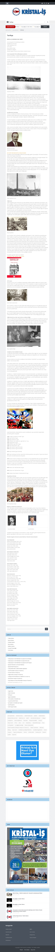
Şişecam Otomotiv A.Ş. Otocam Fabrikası (16, 664)
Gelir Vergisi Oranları (12, 706)
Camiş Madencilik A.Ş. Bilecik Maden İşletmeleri (17, 668)
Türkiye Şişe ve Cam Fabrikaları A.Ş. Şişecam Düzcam (18, 660)
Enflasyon (10, 695)
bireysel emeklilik (33, 720)
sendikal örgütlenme (37, 730)
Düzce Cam (10, 722)
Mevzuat (41, 727)
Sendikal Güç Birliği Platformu (25, 730)
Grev (20, 722)
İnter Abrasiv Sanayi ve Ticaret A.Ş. (15, 678)
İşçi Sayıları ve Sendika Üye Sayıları (15, 702)
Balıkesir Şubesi (11, 646)
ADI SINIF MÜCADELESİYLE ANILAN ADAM (16, 153)
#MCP (27, 718)
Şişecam (14, 734)
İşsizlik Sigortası (11, 704)
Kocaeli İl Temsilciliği (12, 648)
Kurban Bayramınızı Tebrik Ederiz (21, 915)
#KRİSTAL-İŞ (22, 718)
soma (45, 730)
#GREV (35, 715)
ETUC (16, 722)
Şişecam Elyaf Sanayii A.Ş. (13, 666)
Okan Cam (14, 730)
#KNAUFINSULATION (12, 718)
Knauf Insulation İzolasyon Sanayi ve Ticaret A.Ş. (18, 727)
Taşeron (9, 732)
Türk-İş (25, 732)
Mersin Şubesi (11, 640)
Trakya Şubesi (11, 638)
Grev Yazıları (32, 932)
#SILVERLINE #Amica (35, 718)
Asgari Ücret (10, 691)
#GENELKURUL (19, 715)
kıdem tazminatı (34, 727)
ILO (23, 722)
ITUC (43, 722)
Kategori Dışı (32, 934)
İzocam (44, 732)
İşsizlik (9, 734)
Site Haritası (26, 949)
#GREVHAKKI (42, 715)
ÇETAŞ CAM (31, 732)
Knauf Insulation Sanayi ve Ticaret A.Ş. (16, 670)
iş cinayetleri (10, 725)
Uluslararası (8, 940)
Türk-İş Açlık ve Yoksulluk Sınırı (14, 698)
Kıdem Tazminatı (11, 693)
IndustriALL (28, 722)
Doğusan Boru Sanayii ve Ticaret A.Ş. (15, 674)
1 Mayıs (43, 718)
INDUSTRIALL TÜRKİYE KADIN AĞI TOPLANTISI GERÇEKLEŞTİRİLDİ (27, 893)
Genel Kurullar (9, 932)
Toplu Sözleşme (33, 937)
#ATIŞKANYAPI (11, 715)
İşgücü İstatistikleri (12, 697)
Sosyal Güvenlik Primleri (13, 701)
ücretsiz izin (38, 732)
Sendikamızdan (9, 937)
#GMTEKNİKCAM (28, 715)
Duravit (40, 720)
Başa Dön (33, 949)
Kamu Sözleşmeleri (29, 725)
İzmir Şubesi (10, 650)
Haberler (7, 934)
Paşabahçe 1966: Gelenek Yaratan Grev (15, 256)
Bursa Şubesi (10, 644)
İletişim (21, 949)
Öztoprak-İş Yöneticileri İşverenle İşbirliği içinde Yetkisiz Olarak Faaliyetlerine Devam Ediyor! (27, 910)
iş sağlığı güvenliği (19, 725)
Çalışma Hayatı (9, 929)
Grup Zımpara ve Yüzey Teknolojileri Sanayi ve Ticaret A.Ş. (20, 680)
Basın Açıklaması (18, 720)
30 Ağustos (10, 720)
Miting (9, 730)
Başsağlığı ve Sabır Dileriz (19, 898)
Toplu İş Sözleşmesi (17, 732)
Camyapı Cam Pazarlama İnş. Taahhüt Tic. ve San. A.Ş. (19, 676)
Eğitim (31, 929)
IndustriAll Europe (36, 722)
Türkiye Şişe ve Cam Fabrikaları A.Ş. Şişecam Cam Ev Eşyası (20, 662)
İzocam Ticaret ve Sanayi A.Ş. (14, 672)
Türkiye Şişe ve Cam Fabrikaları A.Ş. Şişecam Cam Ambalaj (19, 658)
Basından (26, 720)
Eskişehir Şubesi (11, 642)
